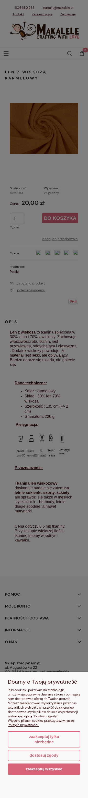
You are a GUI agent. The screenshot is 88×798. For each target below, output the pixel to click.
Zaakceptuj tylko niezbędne (44, 739)
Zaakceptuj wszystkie (44, 769)
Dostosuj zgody (44, 755)
